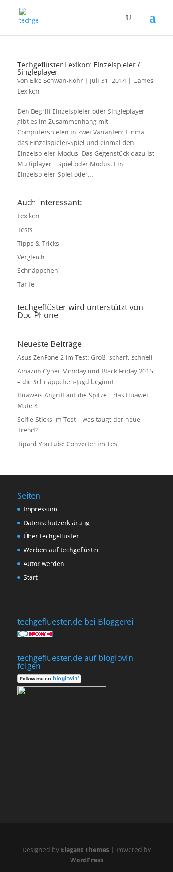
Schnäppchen (37, 270)
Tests (25, 229)
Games (143, 80)
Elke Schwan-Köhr (56, 80)
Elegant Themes (85, 849)
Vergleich (31, 257)
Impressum (40, 509)
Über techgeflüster (51, 536)
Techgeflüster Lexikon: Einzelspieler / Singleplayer (78, 68)
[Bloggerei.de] (35, 635)
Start (31, 577)
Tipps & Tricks (38, 243)
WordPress (86, 860)
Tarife (26, 284)
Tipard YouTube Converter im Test (68, 444)
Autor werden (44, 563)
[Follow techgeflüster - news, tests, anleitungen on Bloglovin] (49, 680)
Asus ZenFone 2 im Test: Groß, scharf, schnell (85, 357)
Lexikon (28, 91)
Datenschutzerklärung (57, 522)
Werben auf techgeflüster (61, 550)
